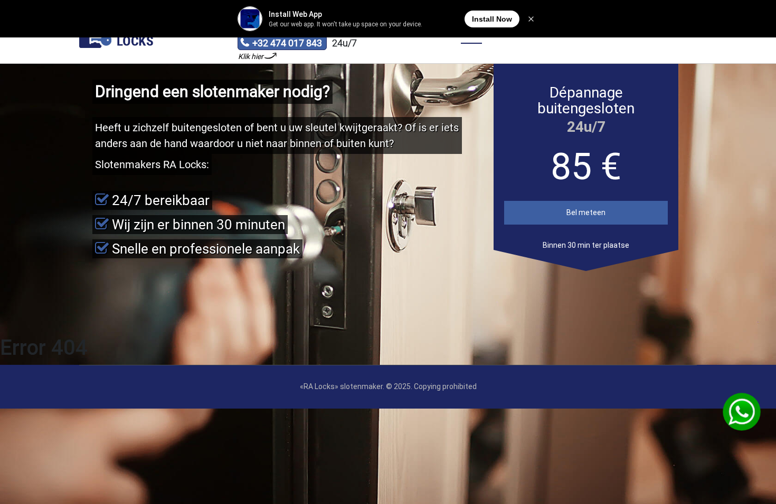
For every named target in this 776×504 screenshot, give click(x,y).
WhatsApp (741, 411)
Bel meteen (585, 212)
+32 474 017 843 (281, 43)
